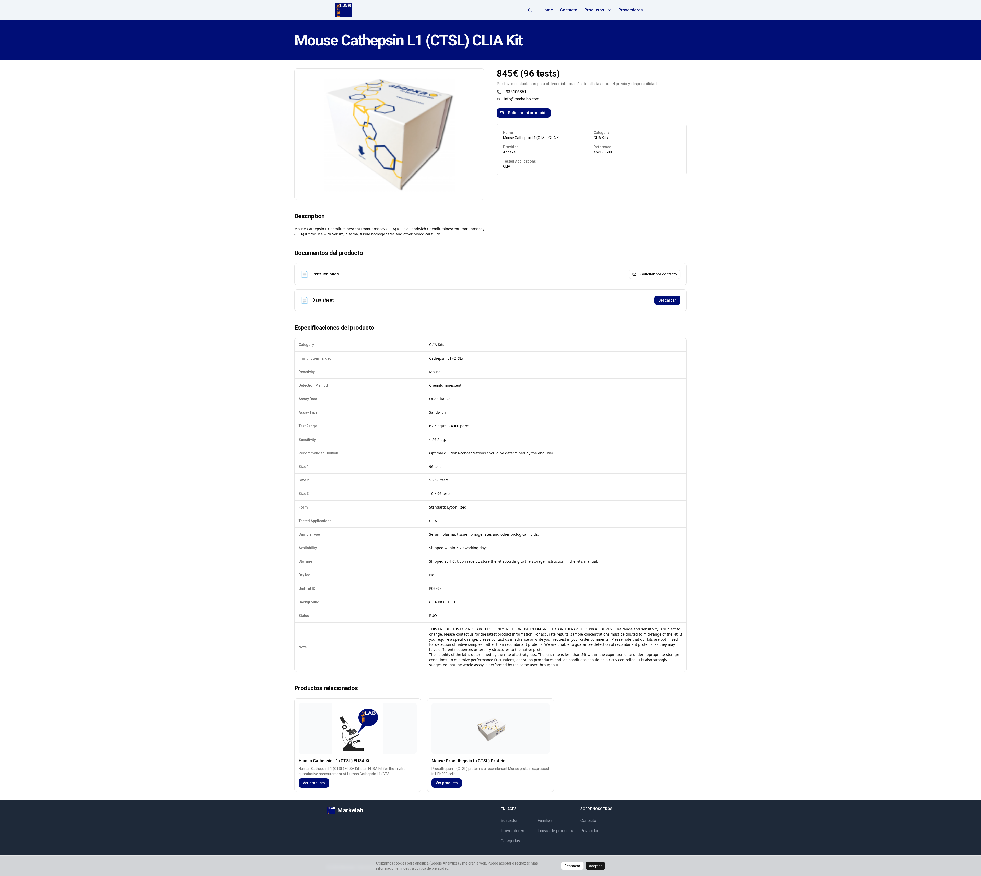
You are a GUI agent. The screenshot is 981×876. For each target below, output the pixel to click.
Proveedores (630, 10)
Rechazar (572, 866)
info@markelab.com (521, 99)
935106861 (516, 91)
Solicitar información (528, 112)
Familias (545, 820)
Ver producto (314, 783)
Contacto (568, 10)
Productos (594, 10)
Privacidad (589, 830)
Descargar (667, 300)
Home (547, 10)
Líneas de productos (556, 830)
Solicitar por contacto (658, 274)
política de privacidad (431, 868)
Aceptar (595, 866)
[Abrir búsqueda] (529, 10)
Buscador (509, 820)
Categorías (510, 840)
